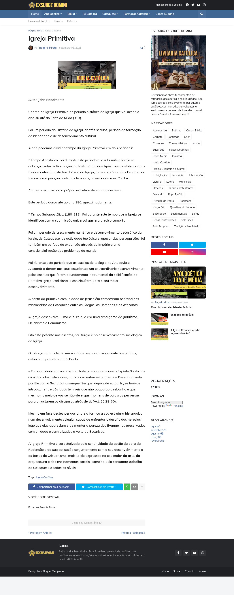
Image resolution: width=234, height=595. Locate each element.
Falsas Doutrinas (179, 149)
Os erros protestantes (180, 188)
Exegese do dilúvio (182, 314)
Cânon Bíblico (194, 130)
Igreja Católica (53, 30)
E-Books (72, 21)
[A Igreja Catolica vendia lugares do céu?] (159, 334)
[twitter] (192, 5)
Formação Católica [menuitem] (136, 14)
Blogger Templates (53, 571)
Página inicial (35, 30)
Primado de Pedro (163, 201)
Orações (158, 188)
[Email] (134, 486)
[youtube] (198, 5)
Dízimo (196, 143)
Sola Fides (187, 220)
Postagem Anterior (41, 533)
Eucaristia (158, 149)
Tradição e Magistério (186, 226)
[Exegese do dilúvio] (159, 319)
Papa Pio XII (175, 194)
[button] (202, 14)
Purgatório (159, 207)
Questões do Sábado (182, 207)
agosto (155, 426)
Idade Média (160, 156)
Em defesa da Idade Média (171, 307)
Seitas (195, 213)
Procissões (185, 201)
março (156, 437)
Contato (189, 571)
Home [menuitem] (35, 14)
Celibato (158, 137)
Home (165, 571)
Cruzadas (158, 143)
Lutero (170, 181)
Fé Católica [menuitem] (90, 14)
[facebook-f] (164, 245)
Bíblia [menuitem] (71, 14)
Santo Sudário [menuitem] (165, 14)
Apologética (160, 130)
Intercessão (196, 175)
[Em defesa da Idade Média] (178, 283)
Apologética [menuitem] (52, 14)
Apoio (202, 571)
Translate (177, 405)
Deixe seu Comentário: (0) (86, 522)
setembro (158, 430)
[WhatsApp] (127, 486)
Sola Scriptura (161, 226)
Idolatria (177, 156)
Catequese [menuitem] (109, 14)
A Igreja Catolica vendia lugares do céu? (185, 331)
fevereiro (157, 440)
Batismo (176, 130)
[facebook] (187, 5)
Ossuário (158, 194)
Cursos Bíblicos (178, 143)
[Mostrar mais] (142, 486)
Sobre (176, 571)
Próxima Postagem (132, 533)
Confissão (173, 137)
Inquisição (178, 175)
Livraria (58, 21)
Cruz (187, 137)
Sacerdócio (159, 213)
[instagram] (204, 5)
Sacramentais (179, 213)
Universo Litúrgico (38, 21)
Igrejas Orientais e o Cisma (168, 169)
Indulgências (160, 175)
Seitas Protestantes (164, 220)
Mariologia (185, 181)
